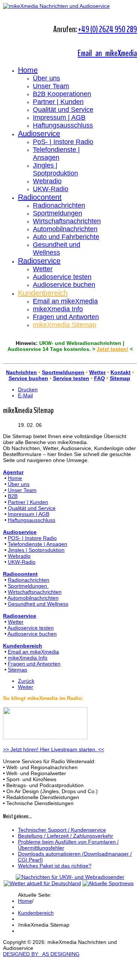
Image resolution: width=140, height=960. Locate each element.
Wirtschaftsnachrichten (67, 221)
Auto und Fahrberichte (66, 237)
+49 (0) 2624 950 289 (107, 29)
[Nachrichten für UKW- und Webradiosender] (70, 877)
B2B (13, 496)
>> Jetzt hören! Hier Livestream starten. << (53, 749)
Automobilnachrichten (65, 229)
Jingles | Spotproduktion (55, 169)
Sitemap (120, 378)
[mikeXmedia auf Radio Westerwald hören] (45, 737)
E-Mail (25, 395)
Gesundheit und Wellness (56, 248)
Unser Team (51, 86)
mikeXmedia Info (58, 309)
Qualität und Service (63, 109)
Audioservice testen (62, 277)
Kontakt (121, 372)
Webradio (47, 181)
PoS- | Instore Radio (63, 142)
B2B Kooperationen (62, 94)
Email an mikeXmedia (107, 53)
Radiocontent (40, 197)
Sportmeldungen (57, 213)
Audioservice (39, 133)
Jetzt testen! (112, 349)
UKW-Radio (50, 189)
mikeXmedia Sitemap (64, 324)
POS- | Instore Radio (32, 538)
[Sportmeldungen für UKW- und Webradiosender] (108, 883)
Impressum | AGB (59, 117)
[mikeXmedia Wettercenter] (42, 883)
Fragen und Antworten (66, 317)
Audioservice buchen (64, 284)
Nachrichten (21, 372)
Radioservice (39, 261)
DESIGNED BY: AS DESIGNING (41, 954)
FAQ (99, 378)
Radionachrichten (59, 205)
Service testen (71, 378)
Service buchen (28, 378)
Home (28, 70)
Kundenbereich (43, 293)
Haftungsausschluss (63, 125)
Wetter (43, 269)
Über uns (46, 78)
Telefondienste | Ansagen (56, 153)
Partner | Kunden (58, 102)
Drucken (28, 389)
